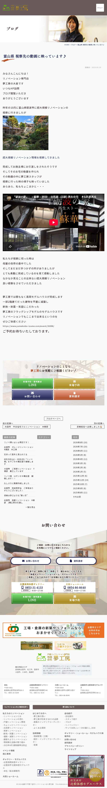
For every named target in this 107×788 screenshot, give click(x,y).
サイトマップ (70, 749)
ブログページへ (53, 418)
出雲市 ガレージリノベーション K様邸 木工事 (19, 448)
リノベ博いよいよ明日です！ (16, 442)
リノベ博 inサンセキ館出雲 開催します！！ (18, 477)
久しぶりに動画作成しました (16, 483)
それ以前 (77, 496)
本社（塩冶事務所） (12, 770)
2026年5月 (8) (79, 455)
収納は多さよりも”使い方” (16, 495)
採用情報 (37, 733)
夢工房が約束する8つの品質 (46, 719)
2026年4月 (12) (80, 459)
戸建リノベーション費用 (14, 722)
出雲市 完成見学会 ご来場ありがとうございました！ (18, 489)
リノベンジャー (72, 725)
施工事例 (7, 753)
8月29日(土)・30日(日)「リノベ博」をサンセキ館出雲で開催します (18, 461)
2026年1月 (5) (79, 471)
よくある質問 (39, 727)
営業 (36, 744)
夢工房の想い (39, 716)
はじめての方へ (39, 713)
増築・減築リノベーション (15, 736)
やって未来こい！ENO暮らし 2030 (80, 727)
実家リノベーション (12, 730)
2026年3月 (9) (79, 463)
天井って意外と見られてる (15, 454)
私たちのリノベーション (13, 713)
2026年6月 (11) (80, 450)
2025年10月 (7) (80, 484)
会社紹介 (68, 713)
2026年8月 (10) (80, 442)
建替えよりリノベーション (15, 739)
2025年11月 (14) (80, 480)
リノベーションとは (12, 716)
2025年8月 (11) (80, 492)
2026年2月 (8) (79, 467)
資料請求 (68, 742)
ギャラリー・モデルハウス (14, 759)
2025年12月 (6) (80, 475)
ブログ (68, 722)
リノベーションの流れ (13, 719)
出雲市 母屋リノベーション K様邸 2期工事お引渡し (19, 501)
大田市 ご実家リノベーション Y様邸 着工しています (19, 470)
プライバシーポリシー (74, 746)
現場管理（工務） (41, 736)
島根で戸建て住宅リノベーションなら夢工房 (38, 784)
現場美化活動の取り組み (14, 742)
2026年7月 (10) (80, 446)
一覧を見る (30, 507)
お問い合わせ (70, 739)
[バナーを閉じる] (102, 757)
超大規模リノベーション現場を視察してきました (31, 157)
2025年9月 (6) (79, 488)
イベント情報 (8, 750)
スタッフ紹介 (71, 719)
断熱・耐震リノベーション (15, 733)
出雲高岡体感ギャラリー (14, 762)
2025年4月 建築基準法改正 (15, 745)
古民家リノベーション (13, 727)
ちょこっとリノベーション (15, 725)
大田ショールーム (10, 776)
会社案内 (69, 716)
